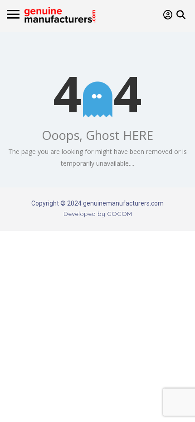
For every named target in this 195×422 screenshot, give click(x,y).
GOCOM (119, 214)
